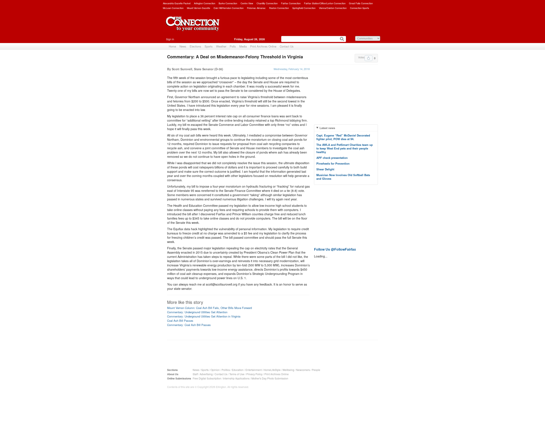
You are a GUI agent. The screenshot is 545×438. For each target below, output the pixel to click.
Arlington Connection (204, 3)
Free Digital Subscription (207, 378)
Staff (195, 374)
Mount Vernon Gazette (198, 8)
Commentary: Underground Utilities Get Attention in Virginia (203, 316)
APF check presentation (332, 158)
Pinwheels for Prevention (333, 163)
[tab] (346, 128)
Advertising (206, 374)
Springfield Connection (304, 8)
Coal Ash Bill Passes (180, 321)
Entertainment (253, 370)
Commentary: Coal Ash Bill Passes (189, 325)
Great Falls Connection (361, 3)
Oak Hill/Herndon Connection (229, 8)
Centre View (247, 3)
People (316, 370)
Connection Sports (359, 8)
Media (243, 46)
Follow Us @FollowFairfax (335, 249)
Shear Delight (325, 169)
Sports (209, 46)
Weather (221, 46)
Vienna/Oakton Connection (333, 8)
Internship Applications (236, 378)
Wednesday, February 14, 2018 (292, 69)
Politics (226, 370)
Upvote (368, 58)
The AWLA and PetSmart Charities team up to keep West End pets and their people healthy (344, 148)
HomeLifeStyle (272, 370)
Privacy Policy (254, 374)
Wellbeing (288, 370)
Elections (195, 46)
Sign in (170, 39)
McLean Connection (173, 8)
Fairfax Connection (291, 3)
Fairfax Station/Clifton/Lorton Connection (325, 3)
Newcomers (303, 370)
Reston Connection (279, 8)
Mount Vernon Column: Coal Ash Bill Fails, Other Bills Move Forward (209, 308)
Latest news (327, 128)
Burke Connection (228, 3)
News (182, 46)
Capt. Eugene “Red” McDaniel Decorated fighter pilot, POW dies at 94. (343, 137)
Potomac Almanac (256, 8)
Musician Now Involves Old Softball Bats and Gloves (343, 177)
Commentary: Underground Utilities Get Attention (197, 312)
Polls (233, 46)
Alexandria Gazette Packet (177, 3)
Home (172, 46)
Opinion (215, 370)
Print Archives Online (263, 46)
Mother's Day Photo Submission (269, 378)
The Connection (192, 27)
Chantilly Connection (267, 3)
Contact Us (287, 46)
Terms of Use (236, 374)
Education (238, 370)
